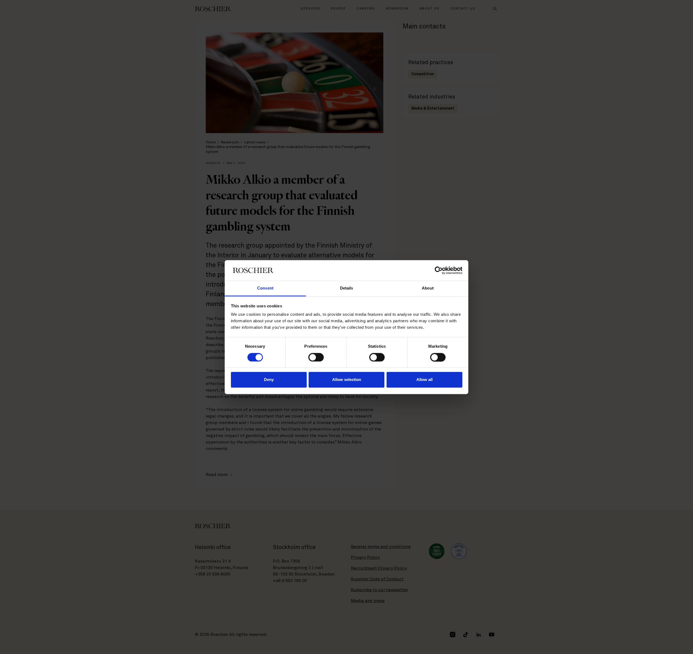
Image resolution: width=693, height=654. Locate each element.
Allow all (424, 379)
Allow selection (346, 379)
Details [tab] (346, 288)
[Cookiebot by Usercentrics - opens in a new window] (438, 270)
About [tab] (428, 288)
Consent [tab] (265, 288)
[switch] (316, 357)
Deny (269, 379)
